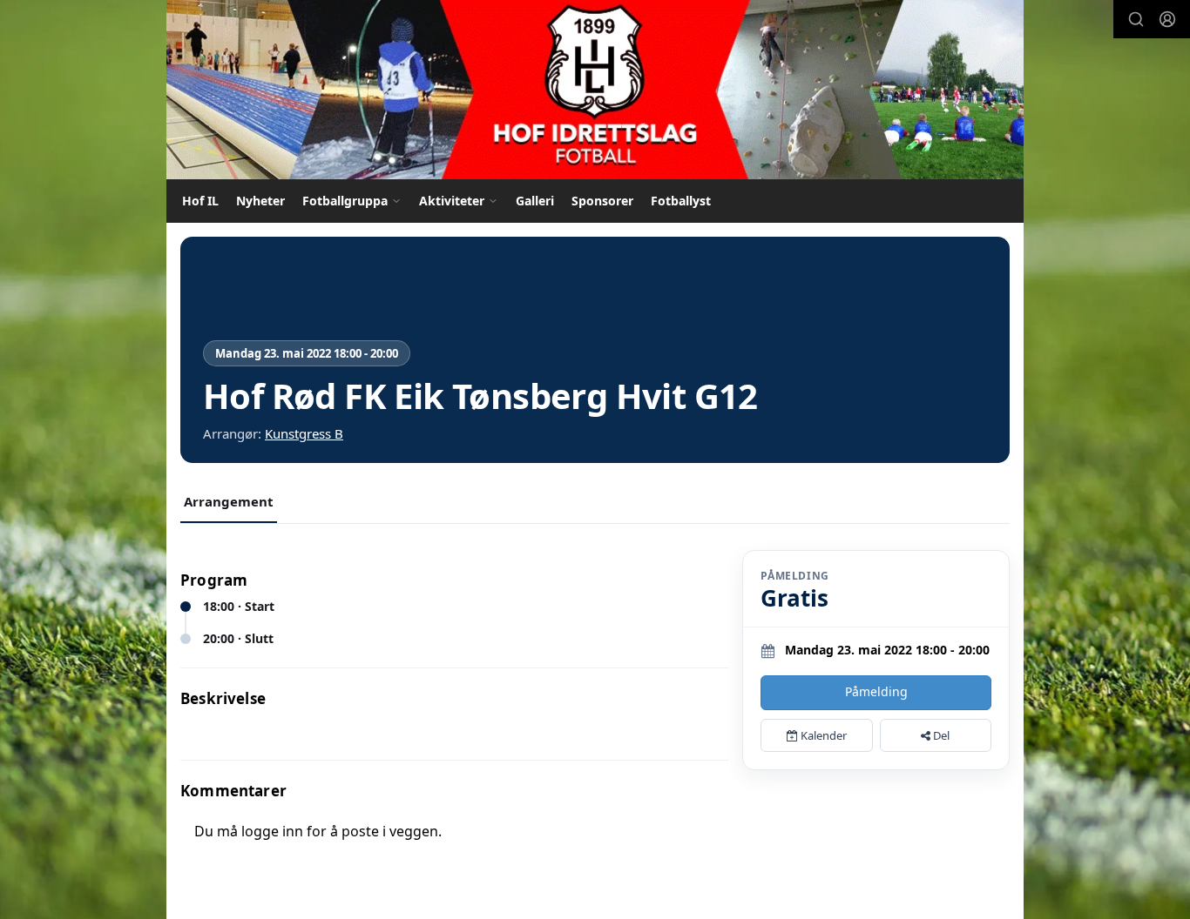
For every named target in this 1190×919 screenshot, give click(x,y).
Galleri (535, 200)
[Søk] (1136, 19)
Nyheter (260, 200)
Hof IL (200, 200)
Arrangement (229, 501)
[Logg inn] (1167, 19)
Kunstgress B (304, 433)
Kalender (822, 735)
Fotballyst (681, 200)
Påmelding (876, 691)
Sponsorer (602, 200)
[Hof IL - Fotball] (595, 89)
